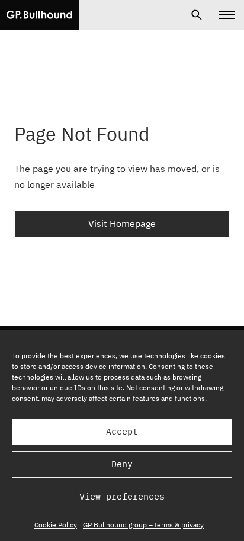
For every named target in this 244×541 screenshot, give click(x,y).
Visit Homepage (122, 223)
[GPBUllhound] (39, 15)
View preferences (122, 496)
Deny (122, 463)
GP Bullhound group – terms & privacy (143, 524)
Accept (122, 431)
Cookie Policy (55, 524)
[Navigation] (227, 15)
